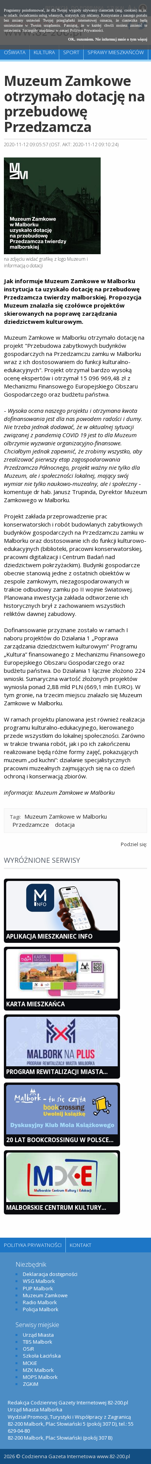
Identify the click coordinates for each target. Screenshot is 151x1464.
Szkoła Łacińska (42, 1355)
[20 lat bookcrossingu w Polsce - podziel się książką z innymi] (62, 1132)
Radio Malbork (40, 1302)
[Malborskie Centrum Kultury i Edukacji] (62, 1200)
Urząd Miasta (38, 1334)
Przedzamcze (30, 824)
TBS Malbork (37, 1341)
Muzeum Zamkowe (45, 1295)
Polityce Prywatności (86, 30)
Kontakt (80, 1245)
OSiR (28, 1348)
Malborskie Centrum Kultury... (56, 1207)
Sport (71, 52)
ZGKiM (30, 1383)
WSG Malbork (39, 1281)
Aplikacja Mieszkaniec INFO (49, 936)
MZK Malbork (38, 1370)
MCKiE (30, 1363)
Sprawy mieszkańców (116, 52)
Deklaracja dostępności (50, 1274)
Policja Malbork (40, 1309)
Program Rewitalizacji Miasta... (57, 1072)
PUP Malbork (38, 1288)
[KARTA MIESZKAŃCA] (62, 996)
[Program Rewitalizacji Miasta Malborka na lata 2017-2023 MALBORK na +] (62, 1064)
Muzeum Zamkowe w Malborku (65, 816)
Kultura (44, 52)
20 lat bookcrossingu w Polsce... (59, 1140)
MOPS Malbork (40, 1376)
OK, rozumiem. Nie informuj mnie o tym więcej (107, 39)
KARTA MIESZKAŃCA (35, 1004)
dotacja (65, 824)
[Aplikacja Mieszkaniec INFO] (62, 928)
